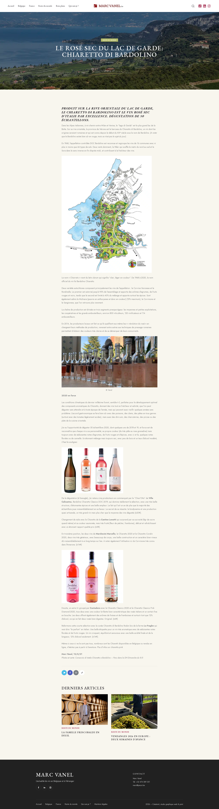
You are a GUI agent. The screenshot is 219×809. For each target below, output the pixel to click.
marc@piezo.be (139, 785)
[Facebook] (70, 672)
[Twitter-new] (64, 672)
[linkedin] (44, 787)
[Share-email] (76, 672)
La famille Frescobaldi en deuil (80, 734)
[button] (82, 672)
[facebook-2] (38, 787)
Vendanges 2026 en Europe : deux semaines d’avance (130, 738)
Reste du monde (109, 40)
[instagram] (50, 787)
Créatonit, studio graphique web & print (167, 804)
